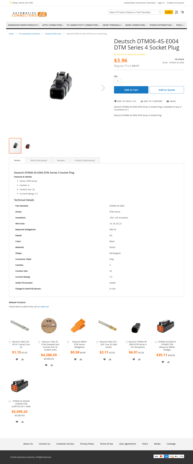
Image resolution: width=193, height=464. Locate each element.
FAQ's (145, 443)
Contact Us (44, 443)
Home (11, 34)
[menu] (96, 25)
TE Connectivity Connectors (30, 34)
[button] (169, 12)
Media (157, 443)
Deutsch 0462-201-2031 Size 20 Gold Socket (108, 344)
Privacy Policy (87, 443)
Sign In (161, 2)
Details (17, 160)
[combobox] (135, 12)
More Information (39, 160)
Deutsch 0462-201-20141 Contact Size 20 (21, 344)
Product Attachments (85, 160)
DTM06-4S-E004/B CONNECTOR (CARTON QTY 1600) (21, 404)
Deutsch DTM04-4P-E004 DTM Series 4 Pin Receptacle (138, 344)
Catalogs (171, 443)
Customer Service (65, 443)
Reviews (61, 160)
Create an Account (175, 2)
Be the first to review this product (130, 54)
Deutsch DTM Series (53, 34)
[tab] (17, 160)
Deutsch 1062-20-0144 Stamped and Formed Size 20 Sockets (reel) (50, 345)
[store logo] (28, 13)
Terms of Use (106, 443)
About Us (28, 443)
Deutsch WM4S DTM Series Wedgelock (79, 344)
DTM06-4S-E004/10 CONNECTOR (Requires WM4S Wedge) (167, 345)
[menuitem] (23, 25)
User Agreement (127, 443)
